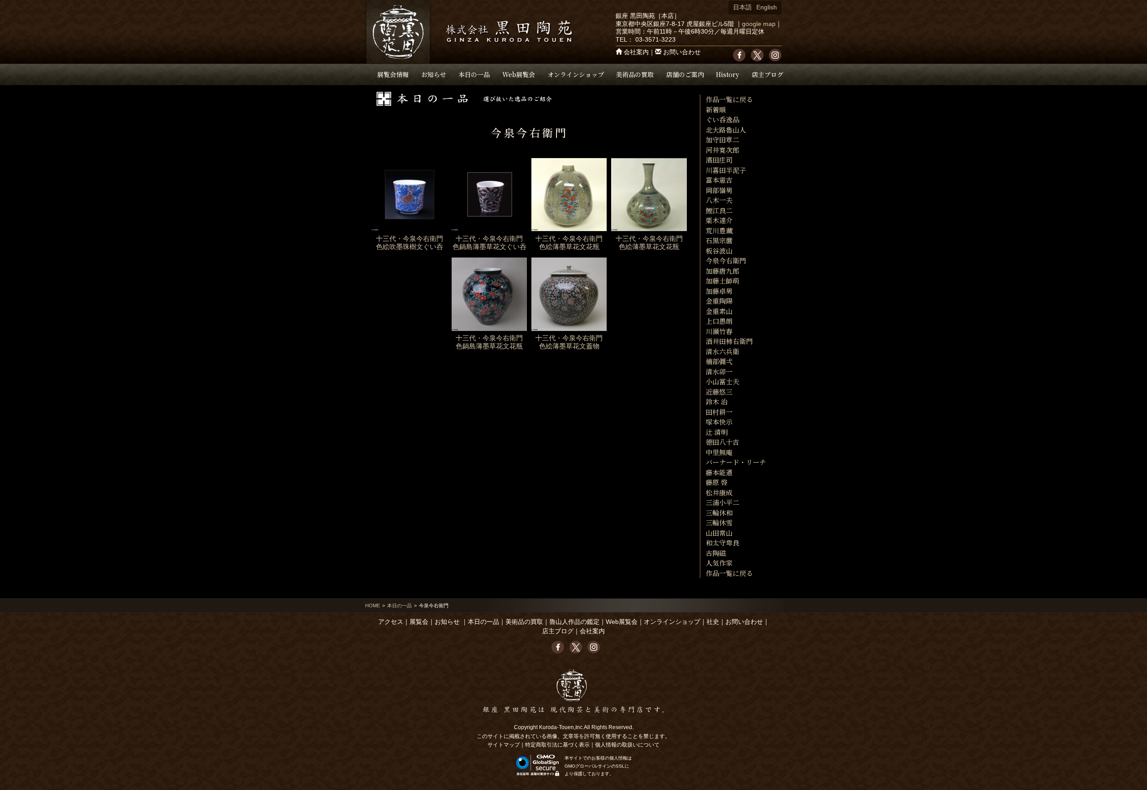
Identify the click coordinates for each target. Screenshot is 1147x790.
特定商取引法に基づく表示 (557, 745)
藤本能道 (719, 472)
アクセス (390, 621)
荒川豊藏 (719, 230)
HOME (372, 605)
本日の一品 (474, 74)
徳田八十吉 (722, 442)
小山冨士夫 (722, 381)
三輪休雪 (719, 522)
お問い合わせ (682, 52)
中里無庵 (719, 452)
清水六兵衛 (722, 351)
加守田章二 (722, 139)
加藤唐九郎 (722, 270)
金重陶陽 (719, 300)
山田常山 (719, 532)
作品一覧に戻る (729, 99)
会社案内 (636, 52)
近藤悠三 (719, 391)
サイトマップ (503, 745)
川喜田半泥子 (726, 170)
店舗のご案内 (685, 74)
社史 (713, 621)
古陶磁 (716, 553)
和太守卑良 (722, 542)
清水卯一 (719, 371)
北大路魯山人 (726, 129)
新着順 (716, 109)
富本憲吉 (719, 180)
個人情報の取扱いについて (627, 745)
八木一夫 (719, 200)
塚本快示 (719, 421)
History (727, 74)
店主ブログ (767, 74)
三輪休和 (719, 512)
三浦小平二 (722, 502)
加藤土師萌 (722, 280)
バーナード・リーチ (736, 462)
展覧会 (419, 621)
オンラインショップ (576, 74)
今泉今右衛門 (726, 260)
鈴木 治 (717, 401)
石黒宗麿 (719, 240)
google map (759, 24)
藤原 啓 (717, 482)
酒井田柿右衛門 (729, 341)
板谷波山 (719, 250)
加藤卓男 (719, 291)
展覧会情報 (393, 74)
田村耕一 (719, 411)
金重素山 (719, 311)
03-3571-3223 (655, 39)
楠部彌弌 (719, 361)
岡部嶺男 (719, 190)
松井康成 (719, 492)
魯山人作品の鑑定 (574, 621)
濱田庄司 (719, 159)
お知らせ (433, 74)
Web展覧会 (518, 74)
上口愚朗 (719, 321)
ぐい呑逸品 (722, 119)
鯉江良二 (719, 210)
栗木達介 (719, 220)
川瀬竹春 (719, 331)
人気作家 (719, 562)
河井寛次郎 (722, 150)
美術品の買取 (635, 74)
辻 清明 (717, 432)
